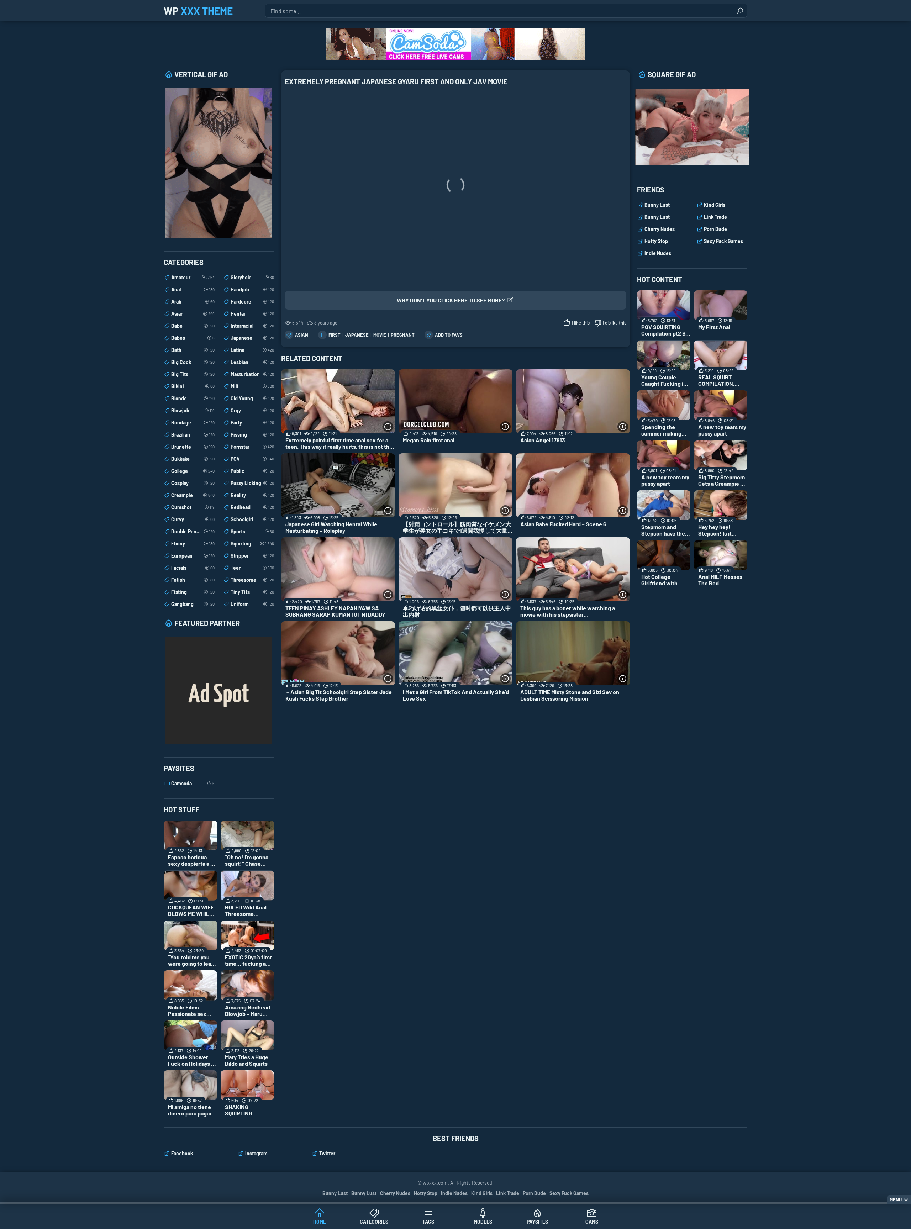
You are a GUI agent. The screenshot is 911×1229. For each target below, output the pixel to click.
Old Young (252, 398)
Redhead (252, 507)
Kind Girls (714, 205)
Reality (252, 495)
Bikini (193, 386)
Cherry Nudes (659, 229)
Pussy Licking (252, 483)
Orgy (252, 410)
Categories (374, 1222)
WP (198, 11)
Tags (428, 1222)
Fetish (193, 580)
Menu (896, 1199)
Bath (193, 350)
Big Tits (193, 374)
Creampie (193, 495)
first (334, 334)
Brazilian (193, 435)
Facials (193, 568)
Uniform (252, 604)
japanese (357, 334)
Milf (252, 386)
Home (319, 1222)
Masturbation (252, 374)
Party (252, 423)
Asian (301, 334)
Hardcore (252, 302)
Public (252, 471)
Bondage (193, 423)
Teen (252, 568)
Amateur (193, 277)
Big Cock (193, 362)
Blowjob (193, 410)
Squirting (252, 543)
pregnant (403, 334)
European (193, 556)
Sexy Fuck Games (723, 241)
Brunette (193, 447)
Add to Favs (449, 334)
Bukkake (193, 459)
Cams (591, 1222)
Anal (193, 289)
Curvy (193, 519)
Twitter (327, 1153)
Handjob (252, 289)
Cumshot (193, 507)
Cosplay (193, 483)
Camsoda (193, 783)
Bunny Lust (657, 205)
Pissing (252, 435)
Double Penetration (193, 531)
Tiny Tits (252, 592)
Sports (252, 531)
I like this (581, 323)
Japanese (252, 338)
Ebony (193, 543)
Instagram (256, 1153)
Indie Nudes (657, 253)
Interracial (252, 326)
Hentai (252, 314)
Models (483, 1222)
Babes (193, 338)
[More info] (388, 426)
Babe (193, 326)
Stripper (252, 556)
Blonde (193, 398)
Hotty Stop (656, 241)
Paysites (537, 1222)
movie (379, 334)
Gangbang (193, 604)
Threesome (252, 580)
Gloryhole (252, 277)
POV (252, 459)
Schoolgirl (252, 519)
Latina (252, 350)
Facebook (182, 1153)
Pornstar (252, 447)
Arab (193, 302)
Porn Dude (715, 229)
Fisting (193, 592)
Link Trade (715, 217)
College (193, 471)
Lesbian (252, 362)
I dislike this (614, 323)
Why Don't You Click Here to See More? (451, 300)
